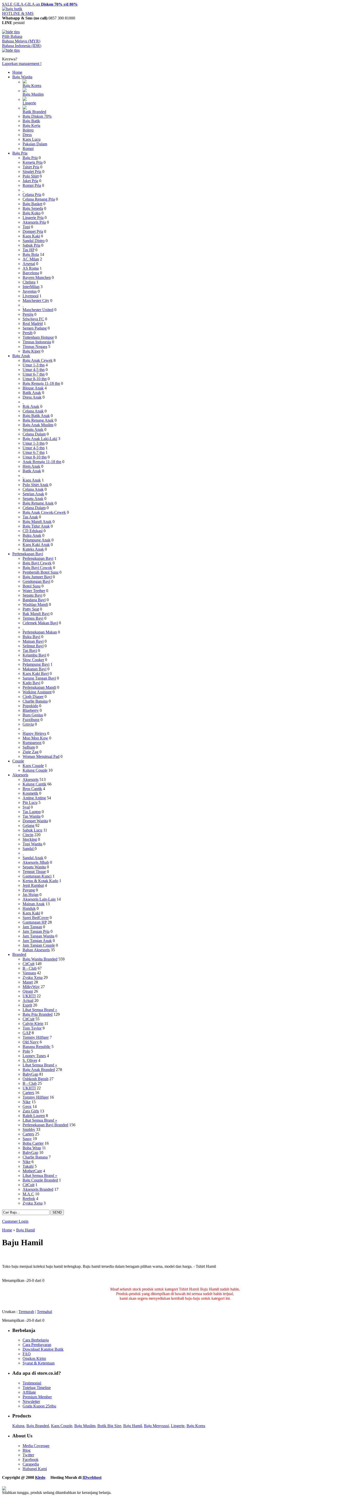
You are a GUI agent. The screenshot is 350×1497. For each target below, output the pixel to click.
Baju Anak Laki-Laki (40, 438)
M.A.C (28, 1194)
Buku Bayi (31, 637)
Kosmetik (30, 793)
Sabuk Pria (31, 245)
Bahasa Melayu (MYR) (21, 41)
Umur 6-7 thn (34, 374)
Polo (26, 1051)
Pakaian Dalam (35, 144)
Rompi (28, 148)
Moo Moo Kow (35, 738)
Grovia (28, 724)
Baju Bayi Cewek (37, 563)
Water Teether (34, 590)
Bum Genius (33, 715)
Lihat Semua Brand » (40, 1010)
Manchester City (36, 300)
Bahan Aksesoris (36, 950)
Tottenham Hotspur (38, 337)
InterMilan (31, 287)
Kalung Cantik (34, 784)
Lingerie (29, 103)
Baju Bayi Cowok (37, 567)
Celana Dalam (34, 434)
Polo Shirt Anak (35, 485)
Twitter (28, 1455)
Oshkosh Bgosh (35, 1079)
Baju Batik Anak (36, 415)
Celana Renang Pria (39, 199)
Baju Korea (32, 85)
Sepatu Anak (33, 429)
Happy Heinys (34, 733)
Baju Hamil (25, 1230)
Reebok (29, 1198)
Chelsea (29, 282)
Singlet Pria (32, 171)
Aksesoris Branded (38, 1189)
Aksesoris (20, 775)
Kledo (40, 1477)
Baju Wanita (22, 77)
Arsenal (29, 263)
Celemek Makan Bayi (40, 623)
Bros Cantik (32, 788)
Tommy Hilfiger (36, 1037)
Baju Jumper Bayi (37, 577)
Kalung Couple (35, 770)
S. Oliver (30, 1060)
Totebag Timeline (37, 1387)
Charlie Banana (35, 701)
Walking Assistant (37, 692)
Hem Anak (31, 466)
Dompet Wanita (35, 821)
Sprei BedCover (36, 917)
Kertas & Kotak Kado (40, 881)
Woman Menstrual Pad (41, 756)
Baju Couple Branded (40, 1180)
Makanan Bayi (34, 669)
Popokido (30, 706)
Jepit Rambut (33, 885)
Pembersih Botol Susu (40, 572)
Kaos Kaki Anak (36, 544)
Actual (28, 1000)
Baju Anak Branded (39, 1069)
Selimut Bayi (33, 646)
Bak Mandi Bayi (36, 613)
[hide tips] (11, 32)
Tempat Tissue (34, 871)
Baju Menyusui (156, 1426)
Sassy (27, 1139)
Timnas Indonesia (37, 342)
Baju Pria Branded (38, 1014)
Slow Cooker (33, 660)
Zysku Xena (33, 977)
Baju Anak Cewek (38, 360)
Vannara (29, 973)
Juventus (30, 291)
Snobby (29, 1129)
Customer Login (15, 1221)
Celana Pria (32, 194)
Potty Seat (31, 609)
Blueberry (31, 710)
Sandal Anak (33, 858)
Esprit (27, 1005)
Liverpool (30, 296)
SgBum (29, 747)
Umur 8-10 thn (35, 379)
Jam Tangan (32, 927)
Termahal (44, 1311)
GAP (27, 1033)
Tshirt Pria (31, 167)
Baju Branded (37, 1426)
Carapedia (31, 1464)
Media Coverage (36, 1446)
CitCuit (28, 963)
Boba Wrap (32, 1148)
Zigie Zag (30, 752)
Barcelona (31, 273)
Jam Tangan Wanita (38, 936)
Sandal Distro (34, 240)
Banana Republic (36, 1046)
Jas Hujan (30, 894)
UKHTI (29, 996)
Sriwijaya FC (33, 319)
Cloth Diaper (33, 696)
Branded (19, 954)
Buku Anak (32, 535)
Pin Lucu (30, 802)
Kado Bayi (31, 683)
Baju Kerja (31, 125)
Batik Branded (34, 112)
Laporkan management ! (22, 63)
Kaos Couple (33, 765)
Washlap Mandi (35, 604)
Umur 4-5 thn (34, 369)
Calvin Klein (33, 1023)
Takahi (28, 1166)
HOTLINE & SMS (18, 13)
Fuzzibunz (31, 719)
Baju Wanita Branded (40, 959)
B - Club (30, 968)
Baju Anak (21, 356)
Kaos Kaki (31, 236)
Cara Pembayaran (37, 1344)
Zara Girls (31, 1111)
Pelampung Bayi (36, 664)
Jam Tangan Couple (39, 945)
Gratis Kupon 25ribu (39, 1406)
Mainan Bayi (33, 641)
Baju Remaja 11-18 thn (41, 383)
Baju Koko (31, 213)
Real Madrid (33, 323)
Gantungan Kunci (37, 876)
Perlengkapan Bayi (27, 554)
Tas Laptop (32, 812)
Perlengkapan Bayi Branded (45, 1125)
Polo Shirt (31, 176)
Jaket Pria (30, 181)
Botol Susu (31, 586)
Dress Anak (32, 397)
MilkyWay (31, 987)
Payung (29, 890)
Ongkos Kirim (34, 1358)
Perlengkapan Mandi (39, 687)
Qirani (28, 991)
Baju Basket (32, 204)
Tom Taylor (32, 1028)
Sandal (29, 848)
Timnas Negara (35, 346)
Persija (28, 314)
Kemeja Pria (33, 162)
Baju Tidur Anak (36, 526)
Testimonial (32, 1383)
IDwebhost (92, 1477)
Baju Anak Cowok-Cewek (44, 512)
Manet (28, 982)
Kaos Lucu (31, 139)
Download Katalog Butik (43, 1349)
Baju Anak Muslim (38, 425)
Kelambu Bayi (34, 655)
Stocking (30, 839)
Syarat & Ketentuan (39, 1363)
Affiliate (29, 1392)
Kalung (18, 1426)
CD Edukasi (33, 531)
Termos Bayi (33, 618)
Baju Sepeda (33, 208)
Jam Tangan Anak (37, 940)
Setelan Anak (33, 494)
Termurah (26, 1311)
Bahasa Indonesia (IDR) (21, 45)
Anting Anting (34, 798)
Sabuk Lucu (32, 830)
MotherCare (32, 1171)
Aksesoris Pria (34, 222)
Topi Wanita (32, 844)
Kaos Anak (32, 480)
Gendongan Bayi (36, 581)
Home (17, 72)
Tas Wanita (31, 816)
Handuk (29, 908)
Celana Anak (33, 411)
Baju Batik (31, 121)
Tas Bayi (30, 650)
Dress (27, 135)
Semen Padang (35, 328)
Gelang (28, 825)
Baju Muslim (33, 94)
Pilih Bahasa (12, 36)
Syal (26, 807)
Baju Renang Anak (38, 420)
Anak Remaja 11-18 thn (42, 462)
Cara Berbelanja (36, 1340)
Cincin (28, 835)
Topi (26, 227)
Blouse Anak (33, 388)
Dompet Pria (33, 231)
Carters (28, 1092)
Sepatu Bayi (32, 595)
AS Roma (31, 268)
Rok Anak (31, 406)
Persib (28, 333)
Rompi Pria (32, 185)
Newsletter (31, 1401)
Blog (26, 1450)
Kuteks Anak (33, 549)
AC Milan (31, 259)
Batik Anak (32, 392)
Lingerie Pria (33, 217)
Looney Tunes (34, 1056)
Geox (27, 1106)
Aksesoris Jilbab (36, 862)
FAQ (27, 1354)
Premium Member (37, 1397)
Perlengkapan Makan (40, 632)
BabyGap (30, 1074)
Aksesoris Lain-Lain (39, 899)
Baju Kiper (31, 351)
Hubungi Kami (35, 1469)
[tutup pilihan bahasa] (11, 50)
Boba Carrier (33, 1143)
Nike (26, 1102)
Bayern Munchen (37, 277)
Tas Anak (30, 517)
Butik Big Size (109, 1426)
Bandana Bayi (34, 600)
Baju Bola (31, 254)
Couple (18, 761)
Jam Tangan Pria (36, 931)
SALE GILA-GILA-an (40, 4)
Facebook (30, 1459)
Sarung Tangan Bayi (39, 678)
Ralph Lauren (34, 1115)
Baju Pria (19, 153)
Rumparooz (32, 742)
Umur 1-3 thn (34, 365)
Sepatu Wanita (34, 867)
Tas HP (28, 250)
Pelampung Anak (36, 540)
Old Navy (31, 1042)
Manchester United (38, 310)
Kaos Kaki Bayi (36, 673)
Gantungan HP (35, 922)
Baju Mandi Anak (37, 521)
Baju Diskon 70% (37, 116)
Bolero (28, 130)
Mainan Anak (34, 904)
